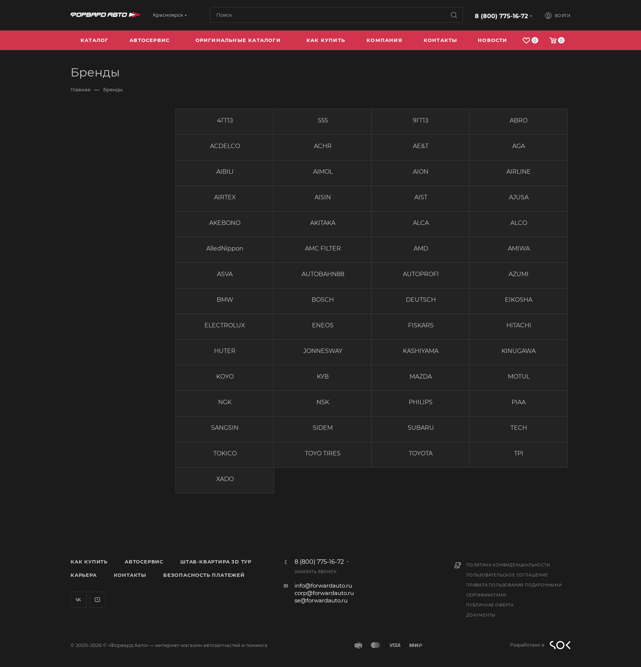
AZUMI (519, 274)
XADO (225, 479)
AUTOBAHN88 (323, 274)
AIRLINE (518, 171)
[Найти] (454, 15)
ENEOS (322, 325)
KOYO (225, 376)
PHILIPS (421, 402)
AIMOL (323, 171)
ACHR (323, 146)
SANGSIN (225, 427)
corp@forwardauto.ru (324, 592)
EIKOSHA (518, 299)
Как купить (89, 562)
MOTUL (519, 376)
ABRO (518, 120)
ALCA (421, 222)
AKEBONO (224, 222)
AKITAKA (322, 222)
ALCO (518, 222)
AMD (421, 248)
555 (323, 120)
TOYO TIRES (323, 453)
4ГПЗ (225, 120)
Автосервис (144, 562)
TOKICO (225, 453)
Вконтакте (78, 600)
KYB (323, 376)
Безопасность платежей (204, 575)
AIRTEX (225, 197)
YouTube (97, 600)
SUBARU (421, 427)
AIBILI (225, 171)
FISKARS (421, 325)
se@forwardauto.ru (321, 600)
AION (420, 171)
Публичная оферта (490, 605)
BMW (225, 299)
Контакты (130, 575)
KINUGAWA (519, 350)
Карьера (83, 575)
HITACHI (518, 325)
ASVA (225, 274)
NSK (322, 402)
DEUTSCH (421, 299)
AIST (420, 197)
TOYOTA (421, 453)
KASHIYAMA (420, 350)
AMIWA (519, 248)
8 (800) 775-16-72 (501, 16)
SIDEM (323, 427)
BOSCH (323, 299)
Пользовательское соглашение (507, 575)
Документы (481, 615)
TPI (518, 453)
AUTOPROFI (421, 274)
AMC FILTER (323, 248)
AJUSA (519, 197)
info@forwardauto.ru (323, 585)
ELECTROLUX (224, 325)
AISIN (323, 197)
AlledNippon (224, 248)
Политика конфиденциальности (508, 565)
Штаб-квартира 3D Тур (216, 562)
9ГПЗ (420, 120)
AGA (518, 146)
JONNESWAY (322, 350)
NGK (224, 402)
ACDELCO (225, 146)
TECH (518, 427)
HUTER (225, 350)
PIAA (519, 402)
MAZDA (421, 376)
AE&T (420, 146)
